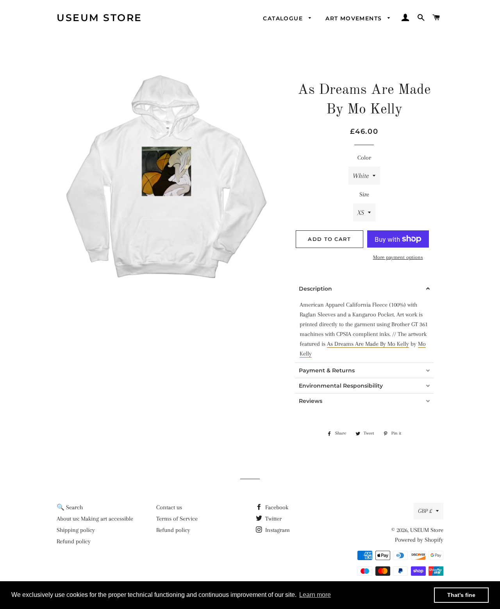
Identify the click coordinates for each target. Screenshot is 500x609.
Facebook (276, 507)
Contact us (169, 507)
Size (364, 194)
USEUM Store (99, 17)
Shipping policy (76, 530)
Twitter (273, 518)
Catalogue (284, 18)
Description (315, 288)
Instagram (277, 530)
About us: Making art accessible (95, 518)
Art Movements (354, 18)
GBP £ (425, 510)
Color (364, 157)
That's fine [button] (461, 595)
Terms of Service (177, 518)
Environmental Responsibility (341, 385)
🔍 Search (70, 507)
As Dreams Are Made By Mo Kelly (368, 343)
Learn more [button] (315, 594)
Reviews (310, 401)
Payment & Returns (327, 370)
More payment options (398, 257)
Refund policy (74, 541)
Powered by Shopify (419, 539)
